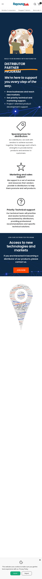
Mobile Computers (9, 10)
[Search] (35, 4)
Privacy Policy (23, 569)
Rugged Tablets (24, 10)
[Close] (40, 560)
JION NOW (21, 270)
